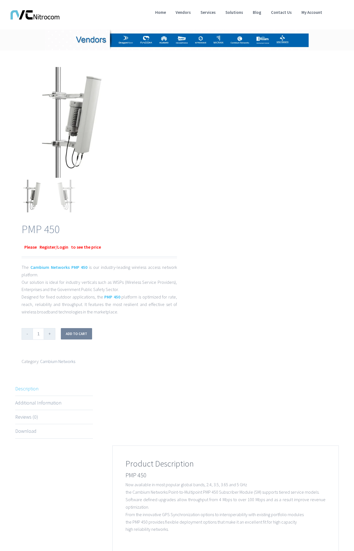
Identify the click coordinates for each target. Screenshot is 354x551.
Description (26, 388)
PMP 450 (79, 267)
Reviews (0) (26, 417)
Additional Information (38, 403)
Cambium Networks (50, 267)
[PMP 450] (84, 122)
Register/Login (54, 247)
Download (26, 431)
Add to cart (76, 333)
